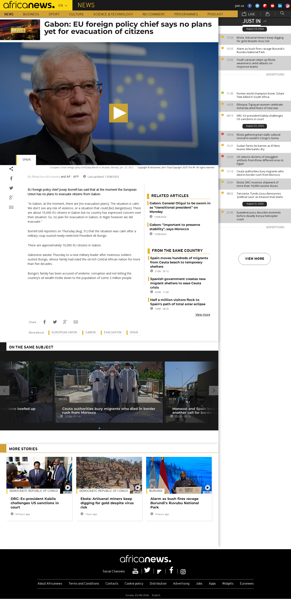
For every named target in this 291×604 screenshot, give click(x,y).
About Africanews (49, 583)
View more (254, 259)
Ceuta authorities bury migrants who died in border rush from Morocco (260, 173)
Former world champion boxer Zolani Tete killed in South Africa (260, 95)
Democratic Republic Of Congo (34, 491)
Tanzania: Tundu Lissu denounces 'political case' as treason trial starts (260, 195)
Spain (26, 159)
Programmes (186, 14)
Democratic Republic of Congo (103, 491)
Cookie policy (134, 583)
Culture (76, 14)
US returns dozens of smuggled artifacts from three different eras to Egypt (260, 160)
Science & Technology (113, 14)
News (9, 14)
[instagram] (183, 571)
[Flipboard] (160, 571)
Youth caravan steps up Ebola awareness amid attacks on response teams (256, 63)
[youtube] (136, 571)
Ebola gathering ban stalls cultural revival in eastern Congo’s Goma (258, 136)
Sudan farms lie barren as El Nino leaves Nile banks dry (258, 147)
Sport (54, 14)
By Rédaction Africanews (44, 177)
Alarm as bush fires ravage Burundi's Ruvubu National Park (261, 50)
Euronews (247, 583)
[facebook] (172, 571)
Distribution (158, 583)
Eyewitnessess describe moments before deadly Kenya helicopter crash (259, 216)
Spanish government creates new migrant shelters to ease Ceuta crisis (178, 283)
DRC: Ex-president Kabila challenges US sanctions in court (260, 117)
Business (31, 14)
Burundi (155, 491)
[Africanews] (27, 4)
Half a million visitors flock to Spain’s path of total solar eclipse (177, 302)
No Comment (154, 14)
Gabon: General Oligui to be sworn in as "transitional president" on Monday (180, 207)
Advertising (181, 583)
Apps (212, 583)
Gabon (90, 332)
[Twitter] (148, 571)
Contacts (111, 583)
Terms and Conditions (84, 583)
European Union (64, 332)
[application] (109, 103)
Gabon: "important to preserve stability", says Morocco (175, 227)
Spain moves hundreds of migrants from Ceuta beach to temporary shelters (179, 262)
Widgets (227, 583)
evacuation (112, 332)
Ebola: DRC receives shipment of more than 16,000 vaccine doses (257, 184)
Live (251, 14)
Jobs (199, 583)
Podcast (215, 14)
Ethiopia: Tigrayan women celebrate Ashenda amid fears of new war (260, 106)
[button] (118, 113)
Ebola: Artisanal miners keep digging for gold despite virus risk (260, 39)
